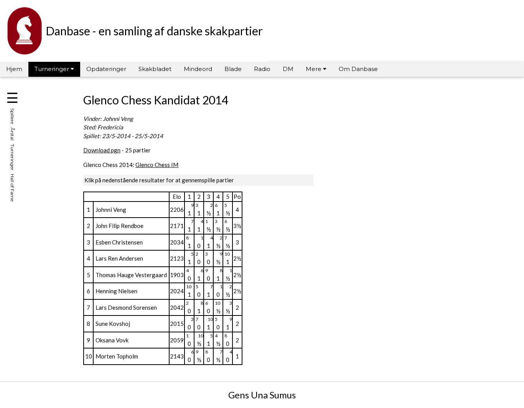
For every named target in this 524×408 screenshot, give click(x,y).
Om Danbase (358, 69)
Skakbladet (154, 69)
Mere (314, 69)
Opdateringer (106, 69)
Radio (262, 69)
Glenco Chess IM (156, 164)
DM (288, 69)
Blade (233, 69)
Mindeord (198, 69)
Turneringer (53, 69)
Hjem (14, 69)
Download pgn (101, 150)
